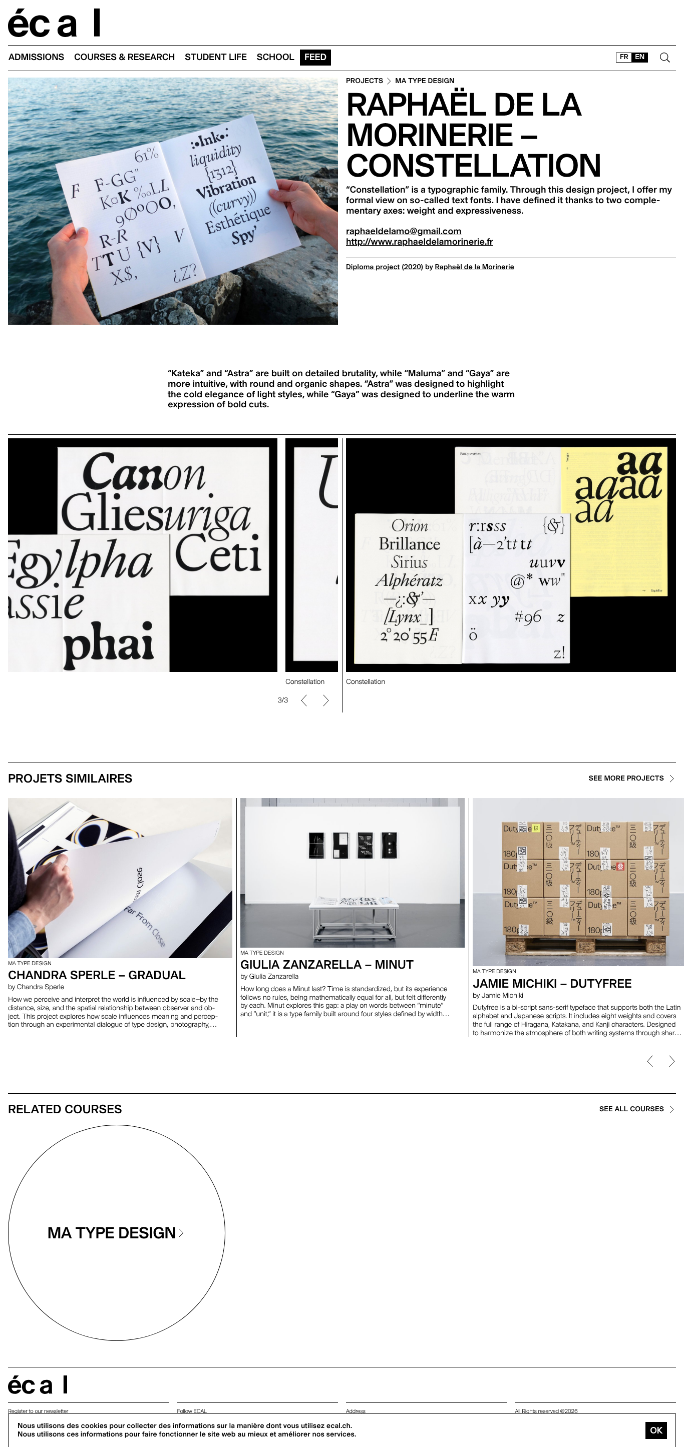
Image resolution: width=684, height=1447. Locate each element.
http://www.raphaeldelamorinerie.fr (419, 242)
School (275, 57)
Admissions (36, 57)
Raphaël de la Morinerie (475, 267)
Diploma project (373, 267)
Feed (315, 57)
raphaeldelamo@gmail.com (404, 231)
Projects (364, 81)
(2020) (412, 267)
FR (624, 57)
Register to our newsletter (38, 1411)
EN (639, 57)
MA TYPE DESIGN (424, 81)
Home (54, 23)
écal (37, 1384)
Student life (216, 57)
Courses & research (124, 57)
